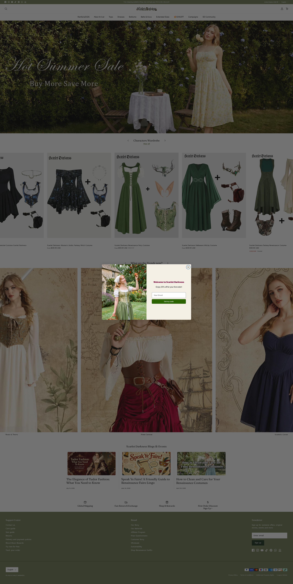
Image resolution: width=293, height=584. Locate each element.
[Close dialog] (188, 267)
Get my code (169, 301)
